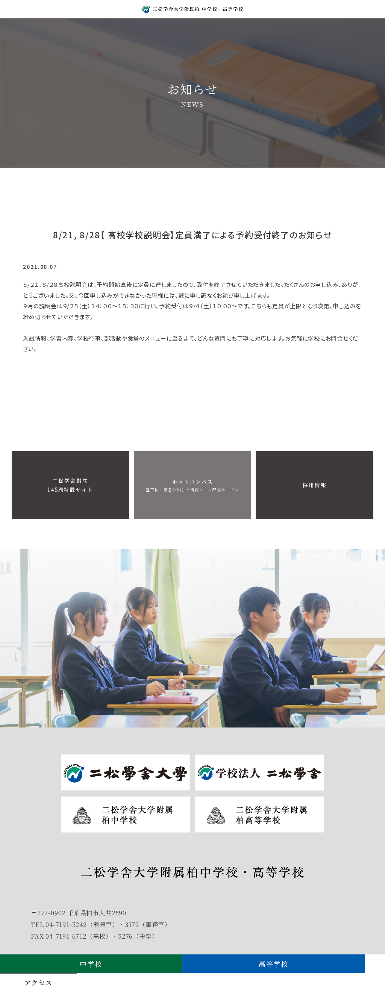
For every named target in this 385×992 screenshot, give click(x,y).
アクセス (38, 982)
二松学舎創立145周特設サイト (70, 485)
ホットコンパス (192, 485)
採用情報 (314, 485)
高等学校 (273, 964)
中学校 (91, 964)
